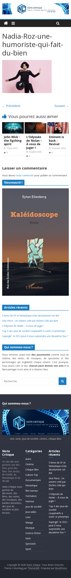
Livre (28, 517)
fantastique (31, 485)
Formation (31, 496)
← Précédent (11, 106)
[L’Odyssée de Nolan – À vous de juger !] (35, 124)
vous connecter (25, 175)
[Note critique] (6, 23)
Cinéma (29, 464)
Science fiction (33, 533)
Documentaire (33, 480)
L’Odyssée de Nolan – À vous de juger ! (34, 142)
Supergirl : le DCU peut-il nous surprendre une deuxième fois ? (35, 336)
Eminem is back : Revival (56, 140)
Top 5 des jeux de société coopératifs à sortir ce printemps (33, 331)
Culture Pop (31, 474)
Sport (28, 549)
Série (28, 538)
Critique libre (32, 469)
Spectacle (30, 543)
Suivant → (61, 106)
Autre (28, 458)
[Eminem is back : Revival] (58, 124)
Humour (29, 501)
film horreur (31, 490)
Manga (29, 522)
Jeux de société (33, 506)
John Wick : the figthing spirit (13, 140)
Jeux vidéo (30, 511)
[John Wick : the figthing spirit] (13, 124)
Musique (30, 527)
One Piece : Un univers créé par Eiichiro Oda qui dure (30, 320)
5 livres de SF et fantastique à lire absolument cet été (30, 315)
